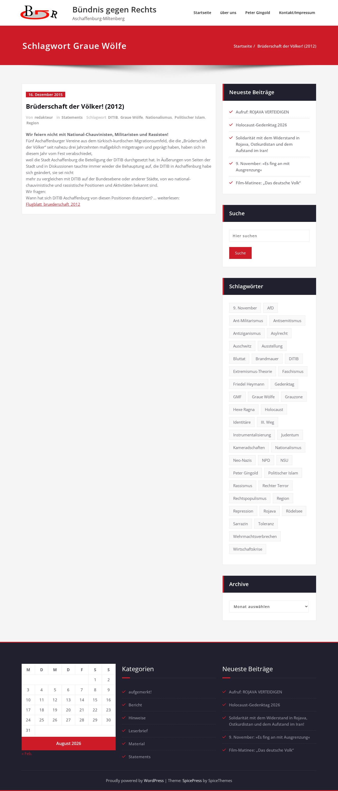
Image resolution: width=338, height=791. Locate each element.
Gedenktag (284, 384)
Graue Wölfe (131, 117)
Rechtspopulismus (249, 498)
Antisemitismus (287, 320)
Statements (72, 117)
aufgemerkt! (140, 691)
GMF (237, 396)
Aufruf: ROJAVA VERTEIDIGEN (262, 112)
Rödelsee (294, 511)
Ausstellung (272, 346)
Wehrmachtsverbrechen (255, 536)
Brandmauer (267, 358)
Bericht (135, 704)
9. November (245, 307)
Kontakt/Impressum (297, 12)
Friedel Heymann (248, 384)
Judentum (290, 434)
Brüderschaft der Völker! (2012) (286, 46)
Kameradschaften (249, 447)
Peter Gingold (257, 12)
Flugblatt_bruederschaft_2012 (53, 204)
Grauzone (294, 396)
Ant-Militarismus (248, 320)
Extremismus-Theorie (252, 371)
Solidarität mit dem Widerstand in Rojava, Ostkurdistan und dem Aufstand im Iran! (267, 144)
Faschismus (292, 371)
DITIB (113, 117)
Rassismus (242, 485)
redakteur (44, 117)
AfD (270, 307)
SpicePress (192, 780)
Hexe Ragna (244, 409)
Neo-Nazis (242, 460)
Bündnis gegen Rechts (114, 9)
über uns (228, 12)
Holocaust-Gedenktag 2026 (261, 124)
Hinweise (137, 717)
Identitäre (242, 422)
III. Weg (267, 422)
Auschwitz (242, 346)
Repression (243, 511)
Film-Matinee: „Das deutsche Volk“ (268, 182)
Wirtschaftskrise (247, 549)
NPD (266, 460)
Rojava (270, 511)
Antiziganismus (247, 333)
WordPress (154, 780)
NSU (284, 460)
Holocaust (274, 409)
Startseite (202, 12)
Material (137, 743)
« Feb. (27, 753)
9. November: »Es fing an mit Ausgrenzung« (269, 737)
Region (32, 122)
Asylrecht (279, 333)
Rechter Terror (275, 485)
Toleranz (266, 523)
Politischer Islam (190, 117)
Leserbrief (138, 730)
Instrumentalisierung (252, 434)
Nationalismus (158, 117)
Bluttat (239, 358)
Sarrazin (240, 523)
